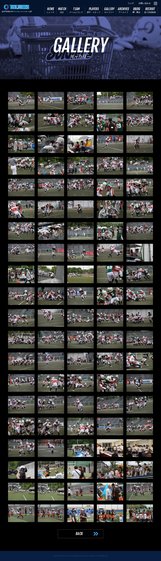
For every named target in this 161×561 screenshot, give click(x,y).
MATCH (62, 10)
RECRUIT (150, 10)
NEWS (50, 10)
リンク (131, 3)
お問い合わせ (145, 3)
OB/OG (136, 10)
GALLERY (109, 10)
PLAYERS (94, 10)
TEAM (76, 10)
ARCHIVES (123, 10)
